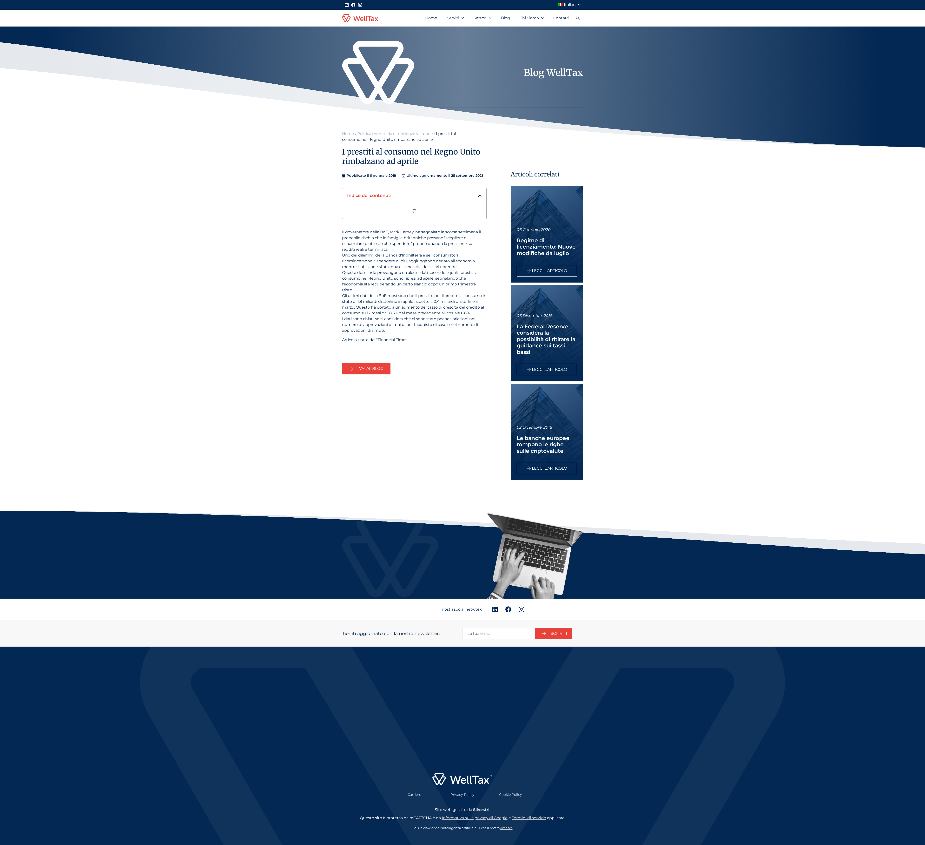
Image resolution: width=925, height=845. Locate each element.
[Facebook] (353, 5)
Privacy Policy (462, 794)
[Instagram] (360, 5)
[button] (480, 196)
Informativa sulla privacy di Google (475, 818)
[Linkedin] (346, 5)
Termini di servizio (529, 818)
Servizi (453, 18)
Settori (480, 18)
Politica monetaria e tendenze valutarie (395, 133)
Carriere (414, 794)
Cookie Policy (510, 794)
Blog (505, 18)
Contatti (561, 18)
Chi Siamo (529, 18)
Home (431, 18)
